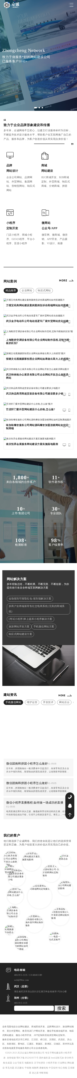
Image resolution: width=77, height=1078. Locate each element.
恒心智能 (62, 1068)
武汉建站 (19, 1068)
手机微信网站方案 (43, 626)
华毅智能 (43, 1073)
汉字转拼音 (40, 1063)
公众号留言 (19, 1063)
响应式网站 (44, 290)
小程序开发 (52, 1063)
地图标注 (29, 1063)
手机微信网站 (13, 702)
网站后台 (64, 702)
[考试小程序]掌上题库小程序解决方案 (30, 619)
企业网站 (27, 290)
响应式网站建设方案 (20, 634)
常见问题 (10, 1068)
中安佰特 (53, 1068)
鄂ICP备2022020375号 (27, 1058)
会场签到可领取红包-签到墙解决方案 (30, 598)
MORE (63, 280)
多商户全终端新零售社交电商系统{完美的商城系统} (37, 609)
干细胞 (28, 1068)
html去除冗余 (58, 1058)
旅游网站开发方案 (19, 626)
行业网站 (62, 1063)
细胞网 (35, 1068)
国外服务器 (45, 1058)
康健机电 (43, 1068)
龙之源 (35, 1073)
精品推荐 (11, 290)
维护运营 (32, 702)
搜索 (61, 1008)
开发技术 (48, 702)
